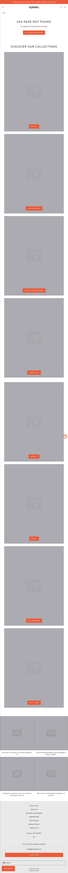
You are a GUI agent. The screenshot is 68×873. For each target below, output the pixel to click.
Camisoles (34, 372)
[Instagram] (34, 837)
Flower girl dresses (34, 290)
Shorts (34, 456)
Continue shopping (34, 32)
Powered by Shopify (34, 870)
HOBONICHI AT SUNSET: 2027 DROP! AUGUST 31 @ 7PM (34, 2)
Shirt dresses (34, 208)
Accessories (34, 621)
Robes (34, 539)
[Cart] (65, 7)
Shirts (34, 126)
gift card (34, 703)
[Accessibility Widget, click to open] (65, 436)
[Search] (60, 7)
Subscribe (34, 855)
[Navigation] (3, 7)
